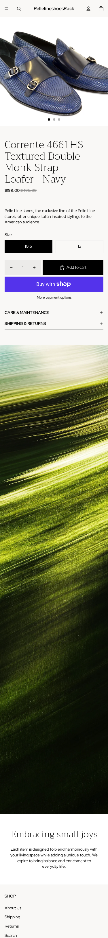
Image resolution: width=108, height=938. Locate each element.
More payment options (54, 297)
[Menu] (6, 8)
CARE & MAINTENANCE (27, 312)
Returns (12, 926)
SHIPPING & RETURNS (25, 323)
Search (11, 935)
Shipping (12, 916)
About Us (13, 908)
